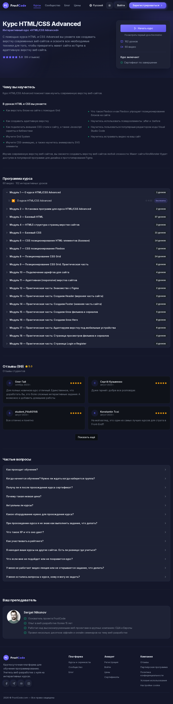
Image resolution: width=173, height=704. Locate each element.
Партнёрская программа (154, 667)
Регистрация (111, 662)
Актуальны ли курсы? (19, 505)
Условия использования (153, 680)
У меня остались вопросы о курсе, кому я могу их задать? (43, 576)
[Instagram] (29, 684)
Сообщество (52, 5)
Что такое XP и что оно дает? (25, 532)
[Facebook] (6, 684)
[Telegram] (14, 684)
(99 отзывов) (32, 57)
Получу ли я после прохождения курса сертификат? (39, 487)
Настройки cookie (150, 685)
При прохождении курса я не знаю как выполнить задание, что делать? (51, 523)
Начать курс (145, 28)
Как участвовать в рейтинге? (24, 541)
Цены (77, 5)
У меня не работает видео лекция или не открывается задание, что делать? (55, 567)
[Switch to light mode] (109, 5)
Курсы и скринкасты (80, 662)
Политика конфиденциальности (152, 674)
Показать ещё (86, 437)
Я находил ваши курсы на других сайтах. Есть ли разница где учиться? (51, 550)
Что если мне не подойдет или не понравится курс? (39, 558)
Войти (121, 5)
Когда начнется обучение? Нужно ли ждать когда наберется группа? (50, 478)
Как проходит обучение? (22, 469)
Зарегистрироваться (146, 5)
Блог (67, 5)
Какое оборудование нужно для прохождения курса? (40, 514)
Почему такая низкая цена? (23, 496)
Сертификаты (111, 677)
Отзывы (144, 662)
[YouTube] (21, 684)
